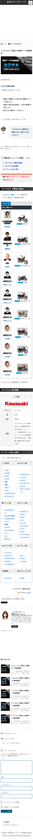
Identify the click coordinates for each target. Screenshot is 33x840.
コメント (3, 759)
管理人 (29, 592)
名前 (2, 777)
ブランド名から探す (11, 169)
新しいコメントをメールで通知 (10, 802)
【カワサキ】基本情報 (10, 166)
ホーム (4, 44)
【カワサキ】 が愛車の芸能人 (13, 163)
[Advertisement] (16, 22)
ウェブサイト (5, 793)
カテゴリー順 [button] (5, 203)
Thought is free (26, 835)
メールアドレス (5, 785)
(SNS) (15, 626)
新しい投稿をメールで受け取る (10, 807)
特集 (11, 44)
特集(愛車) (19, 44)
